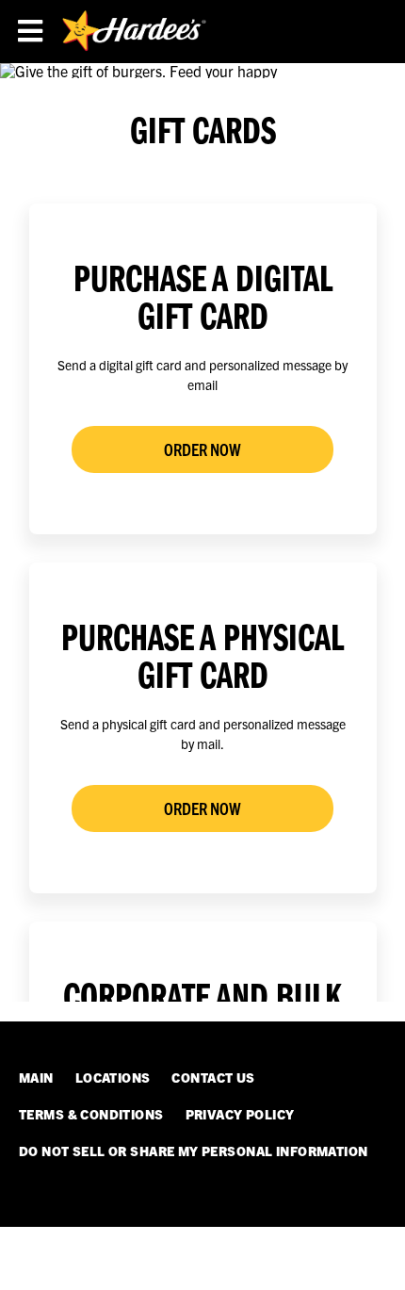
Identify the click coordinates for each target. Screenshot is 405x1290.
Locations (113, 1077)
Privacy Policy (240, 1113)
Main (36, 1077)
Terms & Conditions (91, 1113)
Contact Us (212, 1077)
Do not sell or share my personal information (193, 1150)
